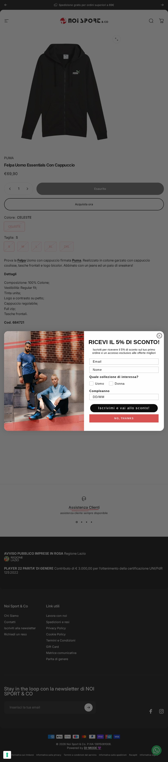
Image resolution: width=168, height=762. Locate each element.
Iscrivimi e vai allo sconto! (124, 408)
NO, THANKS (124, 418)
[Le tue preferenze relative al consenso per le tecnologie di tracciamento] (7, 755)
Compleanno (99, 391)
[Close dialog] (159, 335)
